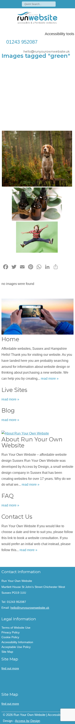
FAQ (7, 496)
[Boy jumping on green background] (37, 237)
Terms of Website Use (15, 627)
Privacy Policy (10, 632)
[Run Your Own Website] (37, 17)
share (7, 561)
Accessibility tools (59, 34)
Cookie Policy (10, 637)
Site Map (7, 651)
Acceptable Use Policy (16, 647)
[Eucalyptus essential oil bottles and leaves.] (37, 204)
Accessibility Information (17, 642)
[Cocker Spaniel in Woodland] (37, 159)
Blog (8, 410)
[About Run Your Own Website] (37, 432)
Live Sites (14, 390)
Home (10, 339)
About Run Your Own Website (31, 442)
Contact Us (16, 516)
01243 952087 (22, 42)
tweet (12, 561)
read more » (50, 378)
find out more (10, 668)
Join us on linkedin (65, 3)
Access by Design (27, 721)
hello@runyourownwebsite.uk (46, 51)
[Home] (37, 317)
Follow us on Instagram (71, 3)
